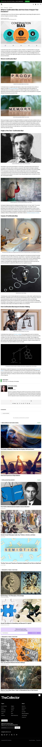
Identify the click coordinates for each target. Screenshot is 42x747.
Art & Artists (3, 709)
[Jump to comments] (13, 46)
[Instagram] (14, 735)
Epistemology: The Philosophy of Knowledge (11, 381)
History (2, 708)
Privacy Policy (38, 740)
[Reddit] (23, 403)
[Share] (29, 46)
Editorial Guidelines (25, 713)
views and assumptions (13, 88)
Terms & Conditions (32, 740)
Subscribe (27, 1)
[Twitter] (21, 403)
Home (2, 7)
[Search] (33, 4)
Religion (12, 706)
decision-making (17, 334)
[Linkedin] (17, 403)
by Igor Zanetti (3, 536)
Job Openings (24, 715)
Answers (10, 7)
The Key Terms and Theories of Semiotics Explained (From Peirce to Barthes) (21, 563)
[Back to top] (39, 695)
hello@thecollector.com (6, 731)
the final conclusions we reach (33, 212)
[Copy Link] (25, 403)
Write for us (24, 708)
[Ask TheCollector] (5, 45)
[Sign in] (38, 4)
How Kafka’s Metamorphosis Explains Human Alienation (15, 506)
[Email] (29, 403)
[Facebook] (19, 403)
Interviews (3, 715)
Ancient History (4, 706)
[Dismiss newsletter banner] (40, 1)
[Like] (11, 401)
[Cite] (36, 45)
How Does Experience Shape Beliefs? (10, 475)
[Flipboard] (27, 403)
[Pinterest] (17, 735)
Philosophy (6, 7)
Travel (2, 713)
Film (11, 711)
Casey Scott (3, 597)
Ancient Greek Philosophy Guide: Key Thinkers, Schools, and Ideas (18, 535)
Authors (23, 709)
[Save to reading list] (21, 46)
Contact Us (24, 717)
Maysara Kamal (6, 19)
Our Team (23, 711)
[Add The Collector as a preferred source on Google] (4, 720)
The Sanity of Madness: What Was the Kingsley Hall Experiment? (17, 449)
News (12, 713)
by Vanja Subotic (3, 508)
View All (38, 422)
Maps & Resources (14, 715)
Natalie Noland (4, 664)
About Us (23, 706)
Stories (12, 709)
